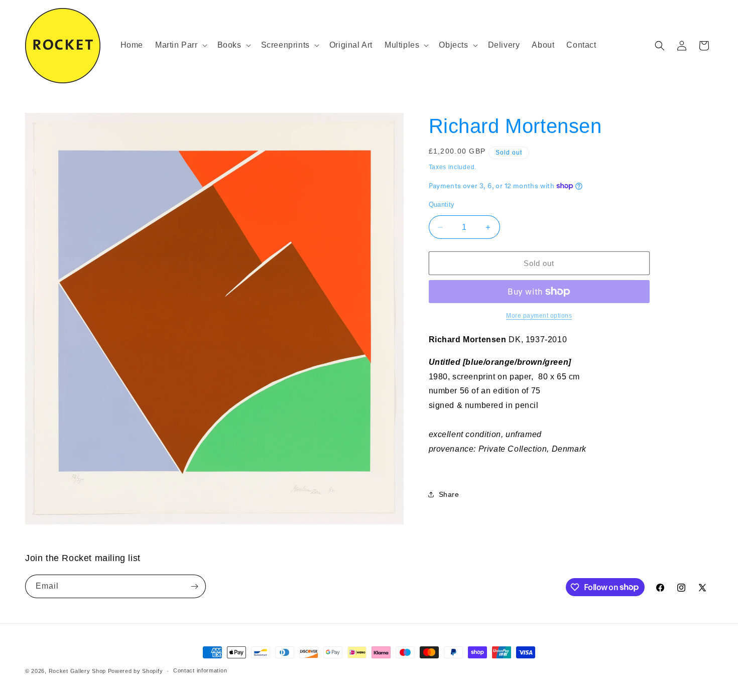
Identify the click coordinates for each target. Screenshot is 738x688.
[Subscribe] (194, 586)
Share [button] (449, 494)
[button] (180, 45)
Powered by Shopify (135, 671)
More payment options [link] (539, 315)
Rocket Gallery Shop (77, 671)
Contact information (200, 670)
